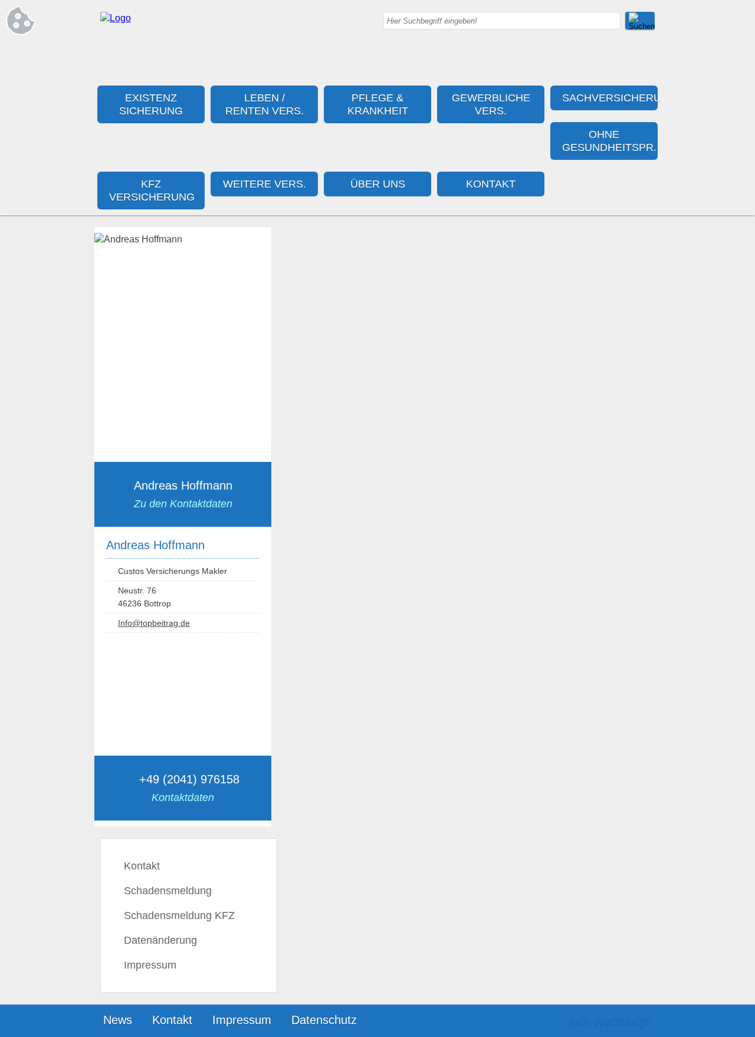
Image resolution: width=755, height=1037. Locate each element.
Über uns (377, 184)
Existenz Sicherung (151, 104)
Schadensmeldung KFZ (179, 915)
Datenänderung (160, 940)
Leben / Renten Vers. (264, 104)
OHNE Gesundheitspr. (609, 141)
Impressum (150, 965)
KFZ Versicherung (152, 190)
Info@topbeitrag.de (154, 623)
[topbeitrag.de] (115, 18)
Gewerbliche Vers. (491, 104)
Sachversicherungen (610, 98)
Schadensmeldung (168, 891)
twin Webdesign (610, 1021)
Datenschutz (324, 1019)
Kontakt (491, 184)
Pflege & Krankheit (377, 104)
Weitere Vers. (264, 184)
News (117, 1019)
